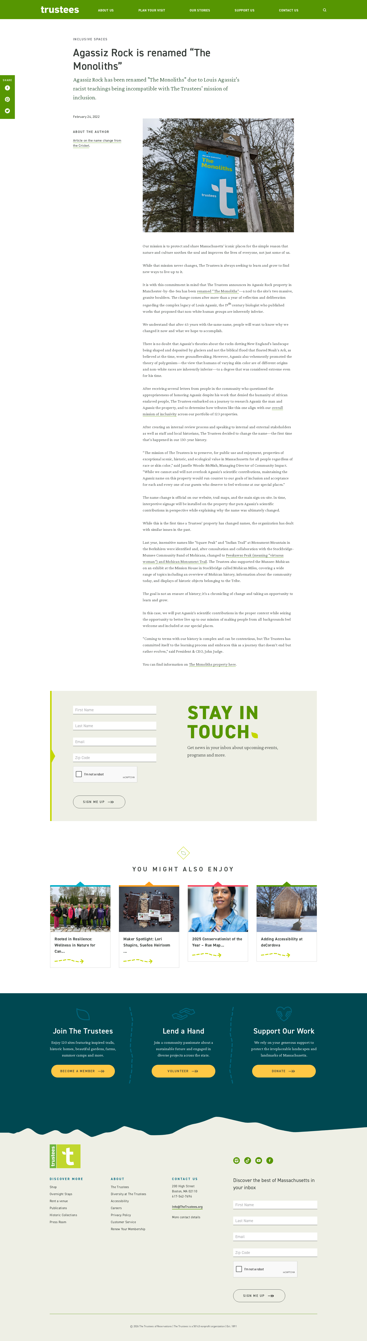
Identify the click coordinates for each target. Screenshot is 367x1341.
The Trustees (120, 1187)
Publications (58, 1208)
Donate (279, 1071)
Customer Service (123, 1222)
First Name (84, 709)
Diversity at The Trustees (128, 1194)
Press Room (58, 1222)
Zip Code (82, 757)
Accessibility (120, 1201)
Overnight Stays (61, 1194)
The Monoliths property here (212, 664)
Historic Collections (63, 1215)
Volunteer (178, 1071)
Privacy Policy (121, 1215)
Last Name (84, 725)
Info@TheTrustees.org (187, 1207)
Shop (53, 1187)
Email (80, 741)
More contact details (186, 1217)
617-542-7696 (182, 1196)
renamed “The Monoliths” (218, 291)
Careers (116, 1208)
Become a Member (77, 1071)
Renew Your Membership (128, 1229)
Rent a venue (59, 1201)
